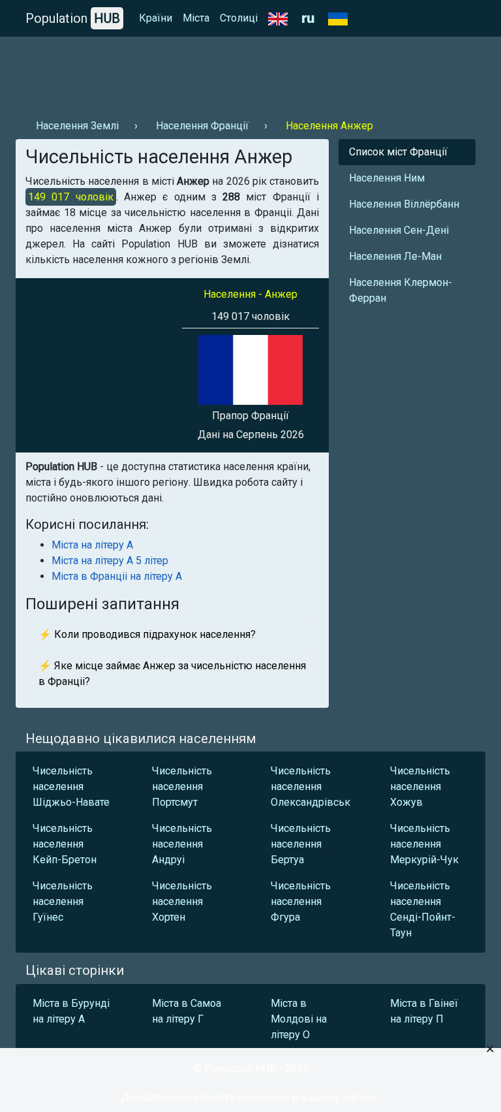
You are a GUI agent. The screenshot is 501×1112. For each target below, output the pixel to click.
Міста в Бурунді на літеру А (71, 1011)
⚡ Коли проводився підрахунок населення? (147, 634)
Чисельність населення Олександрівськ (310, 786)
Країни (155, 18)
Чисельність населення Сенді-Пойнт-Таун (422, 909)
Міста (196, 18)
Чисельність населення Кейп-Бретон (65, 844)
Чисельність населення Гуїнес (63, 901)
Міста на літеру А (92, 545)
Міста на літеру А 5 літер (110, 560)
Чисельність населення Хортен (182, 901)
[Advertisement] (250, 72)
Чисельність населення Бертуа (301, 844)
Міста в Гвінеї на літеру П (424, 1011)
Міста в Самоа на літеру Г (186, 1011)
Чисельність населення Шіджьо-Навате (71, 786)
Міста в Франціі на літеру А (117, 576)
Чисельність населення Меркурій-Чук (424, 844)
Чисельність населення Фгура (301, 901)
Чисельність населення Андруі (182, 844)
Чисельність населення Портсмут (182, 786)
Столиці (239, 18)
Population (72, 18)
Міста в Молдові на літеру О (299, 1019)
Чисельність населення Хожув (420, 786)
